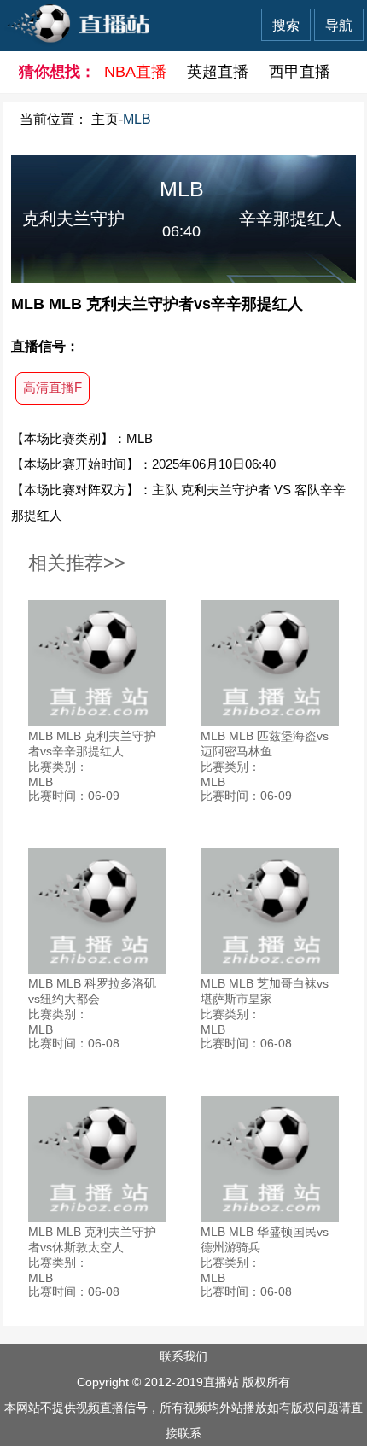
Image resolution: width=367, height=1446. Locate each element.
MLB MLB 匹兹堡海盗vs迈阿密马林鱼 (265, 743)
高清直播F (52, 387)
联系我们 (183, 1356)
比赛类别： (58, 766)
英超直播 (217, 71)
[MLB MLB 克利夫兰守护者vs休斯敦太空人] (97, 1160)
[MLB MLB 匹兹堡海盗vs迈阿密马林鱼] (270, 664)
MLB (137, 119)
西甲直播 (299, 71)
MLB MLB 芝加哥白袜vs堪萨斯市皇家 (265, 991)
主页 (105, 119)
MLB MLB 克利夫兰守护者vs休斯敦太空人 (92, 1239)
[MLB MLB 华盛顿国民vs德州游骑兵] (270, 1160)
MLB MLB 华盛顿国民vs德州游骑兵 (265, 1239)
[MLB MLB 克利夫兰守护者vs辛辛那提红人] (97, 664)
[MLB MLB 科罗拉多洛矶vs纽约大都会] (97, 912)
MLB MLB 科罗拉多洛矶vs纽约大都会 (92, 991)
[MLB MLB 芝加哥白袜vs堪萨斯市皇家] (270, 912)
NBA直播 (135, 71)
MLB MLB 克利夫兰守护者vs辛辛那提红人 (92, 743)
